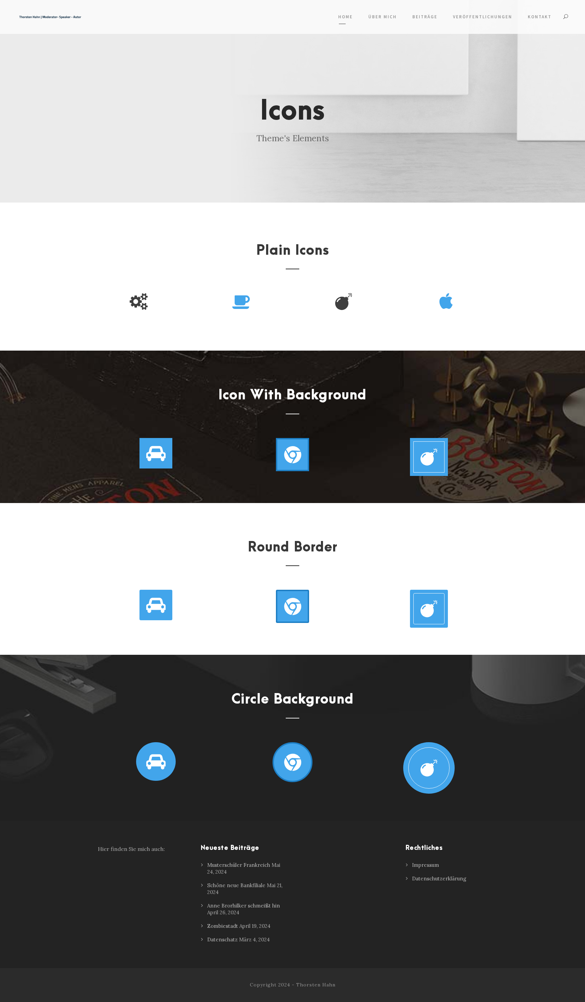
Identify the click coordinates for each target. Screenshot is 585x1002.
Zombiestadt (222, 926)
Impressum (425, 865)
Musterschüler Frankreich (238, 865)
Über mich (382, 17)
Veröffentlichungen (482, 17)
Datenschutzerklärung (439, 878)
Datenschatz (222, 939)
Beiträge (424, 17)
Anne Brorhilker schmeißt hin (243, 905)
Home (345, 17)
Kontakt (539, 17)
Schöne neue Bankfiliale (236, 885)
